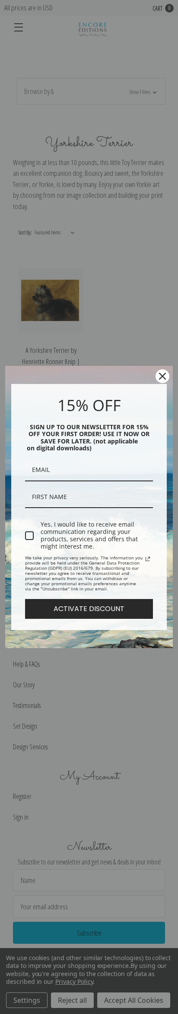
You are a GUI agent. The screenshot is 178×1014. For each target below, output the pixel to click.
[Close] (162, 376)
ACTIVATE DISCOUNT (89, 609)
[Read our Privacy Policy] (148, 559)
